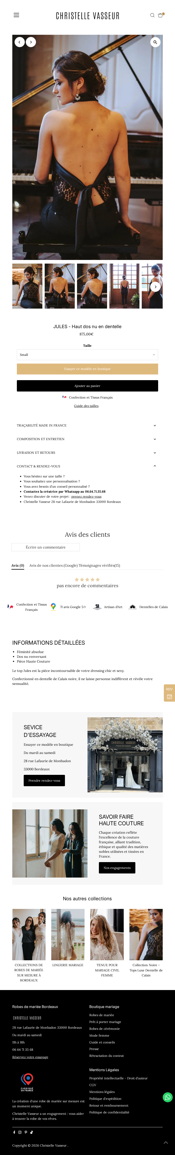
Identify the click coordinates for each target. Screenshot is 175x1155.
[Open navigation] (16, 15)
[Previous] (20, 42)
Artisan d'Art (113, 607)
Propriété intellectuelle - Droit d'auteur (118, 1078)
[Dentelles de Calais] (132, 607)
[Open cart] (160, 15)
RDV (169, 689)
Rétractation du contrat (106, 1056)
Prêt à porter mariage (105, 1022)
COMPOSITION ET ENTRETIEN (40, 439)
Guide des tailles (86, 405)
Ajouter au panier (87, 386)
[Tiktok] (31, 1132)
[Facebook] (14, 1132)
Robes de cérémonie (104, 1029)
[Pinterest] (25, 1132)
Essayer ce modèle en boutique (87, 369)
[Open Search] (152, 15)
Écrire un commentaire (46, 547)
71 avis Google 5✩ (73, 607)
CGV (92, 1085)
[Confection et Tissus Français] (10, 607)
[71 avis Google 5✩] (53, 607)
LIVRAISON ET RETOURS (36, 453)
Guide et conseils (102, 1042)
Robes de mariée (101, 1015)
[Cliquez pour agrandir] (155, 42)
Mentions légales (102, 1092)
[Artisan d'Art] (97, 607)
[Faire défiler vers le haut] (165, 1142)
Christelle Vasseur (53, 1145)
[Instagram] (20, 1132)
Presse (94, 1049)
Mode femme (99, 1035)
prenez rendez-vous (86, 496)
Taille (87, 346)
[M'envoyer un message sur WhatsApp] (168, 1097)
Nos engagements (117, 868)
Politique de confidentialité (109, 1112)
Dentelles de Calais (153, 607)
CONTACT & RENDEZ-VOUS (38, 466)
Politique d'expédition (105, 1099)
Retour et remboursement (108, 1105)
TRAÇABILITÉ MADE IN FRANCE (42, 425)
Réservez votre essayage (30, 1057)
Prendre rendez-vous (44, 780)
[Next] (31, 42)
